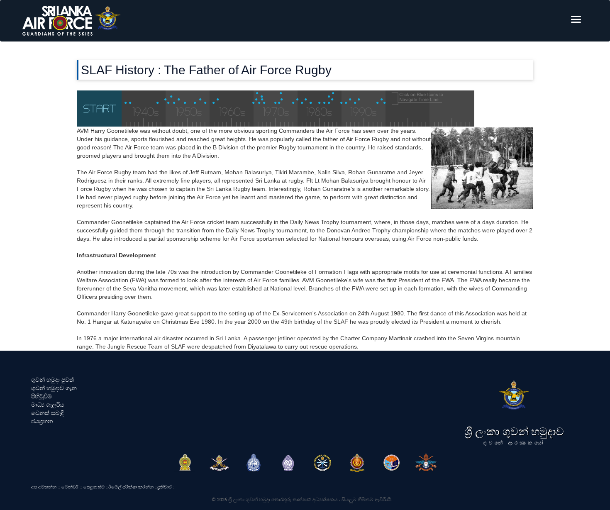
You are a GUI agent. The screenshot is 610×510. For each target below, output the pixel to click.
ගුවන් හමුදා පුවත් (52, 379)
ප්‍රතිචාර (164, 486)
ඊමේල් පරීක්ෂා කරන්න (131, 486)
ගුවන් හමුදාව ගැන (54, 388)
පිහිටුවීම (41, 396)
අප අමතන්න (43, 486)
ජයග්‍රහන (42, 421)
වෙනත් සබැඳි (47, 413)
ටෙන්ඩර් (69, 486)
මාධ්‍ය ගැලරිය (47, 404)
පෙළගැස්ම (94, 486)
